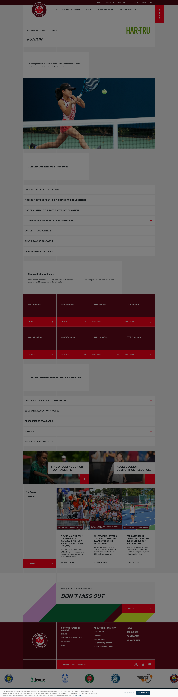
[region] (89, 693)
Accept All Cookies (143, 692)
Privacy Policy (76, 695)
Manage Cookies (129, 692)
